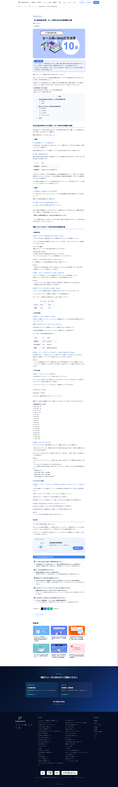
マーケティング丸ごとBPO (70, 733)
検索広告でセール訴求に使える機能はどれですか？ (46, 578)
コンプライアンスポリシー (68, 777)
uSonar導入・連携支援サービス (44, 729)
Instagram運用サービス (70, 739)
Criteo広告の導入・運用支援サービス (45, 752)
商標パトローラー (41, 754)
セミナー (75, 2)
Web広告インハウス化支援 (43, 750)
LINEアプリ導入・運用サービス (44, 737)
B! (48, 608)
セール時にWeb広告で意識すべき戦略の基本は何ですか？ (48, 561)
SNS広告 (40, 748)
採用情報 (95, 729)
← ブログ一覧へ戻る (39, 614)
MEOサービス (68, 737)
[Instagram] (22, 725)
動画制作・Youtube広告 (70, 744)
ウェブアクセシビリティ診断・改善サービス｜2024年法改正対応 (50, 763)
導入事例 (39, 2)
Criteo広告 (42, 112)
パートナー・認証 (47, 2)
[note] (19, 728)
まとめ (39, 118)
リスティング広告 (68, 746)
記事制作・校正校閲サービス (44, 761)
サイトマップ (37, 777)
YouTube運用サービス (42, 744)
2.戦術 (41, 103)
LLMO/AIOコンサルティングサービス (72, 731)
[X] (19, 725)
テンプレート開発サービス (43, 758)
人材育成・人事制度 (98, 731)
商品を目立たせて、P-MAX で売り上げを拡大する (49, 324)
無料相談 (96, 2)
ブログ (64, 2)
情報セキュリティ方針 (79, 777)
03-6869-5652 (59, 701)
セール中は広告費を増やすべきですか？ (44, 570)
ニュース (69, 2)
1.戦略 (41, 101)
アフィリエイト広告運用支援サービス (72, 750)
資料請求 (82, 2)
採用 (60, 2)
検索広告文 (42, 108)
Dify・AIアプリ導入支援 (43, 733)
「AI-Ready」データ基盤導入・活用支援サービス (48, 720)
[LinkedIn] (31, 725)
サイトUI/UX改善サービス (70, 754)
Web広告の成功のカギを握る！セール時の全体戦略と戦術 (50, 99)
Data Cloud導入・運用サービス (44, 741)
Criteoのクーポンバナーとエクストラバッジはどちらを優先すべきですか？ (52, 588)
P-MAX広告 (42, 110)
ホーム (21, 6)
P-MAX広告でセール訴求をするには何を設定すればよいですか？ (50, 598)
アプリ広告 (67, 748)
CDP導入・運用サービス (70, 729)
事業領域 (33, 2)
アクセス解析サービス (69, 720)
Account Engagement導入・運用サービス (73, 741)
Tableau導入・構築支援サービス (71, 724)
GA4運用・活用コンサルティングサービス (46, 724)
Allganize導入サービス (69, 758)
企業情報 (54, 2)
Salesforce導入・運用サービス (71, 735)
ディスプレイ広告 (44, 115)
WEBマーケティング (32, 6)
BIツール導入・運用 (69, 727)
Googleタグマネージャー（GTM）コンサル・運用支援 (76, 722)
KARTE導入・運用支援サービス (44, 735)
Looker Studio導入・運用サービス (45, 727)
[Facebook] (16, 725)
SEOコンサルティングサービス (44, 722)
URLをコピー (56, 608)
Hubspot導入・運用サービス (44, 739)
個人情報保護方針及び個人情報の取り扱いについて (51, 777)
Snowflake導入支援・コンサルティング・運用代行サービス (50, 731)
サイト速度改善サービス (43, 756)
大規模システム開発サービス (71, 756)
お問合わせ (89, 2)
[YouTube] (25, 725)
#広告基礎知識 (36, 26)
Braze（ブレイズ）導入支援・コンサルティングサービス (76, 752)
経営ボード (96, 722)
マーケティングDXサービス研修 (71, 761)
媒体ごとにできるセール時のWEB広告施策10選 (48, 106)
